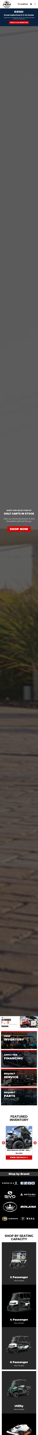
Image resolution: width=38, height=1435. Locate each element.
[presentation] (3, 1023)
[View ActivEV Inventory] (28, 1195)
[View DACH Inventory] (10, 1183)
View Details (18, 1157)
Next (34, 1142)
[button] (35, 4)
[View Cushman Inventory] (10, 1219)
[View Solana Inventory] (28, 1207)
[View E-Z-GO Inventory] (28, 1183)
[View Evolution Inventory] (10, 1207)
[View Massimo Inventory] (28, 1219)
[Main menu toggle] (31, 4)
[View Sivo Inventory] (10, 1195)
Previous (3, 1142)
